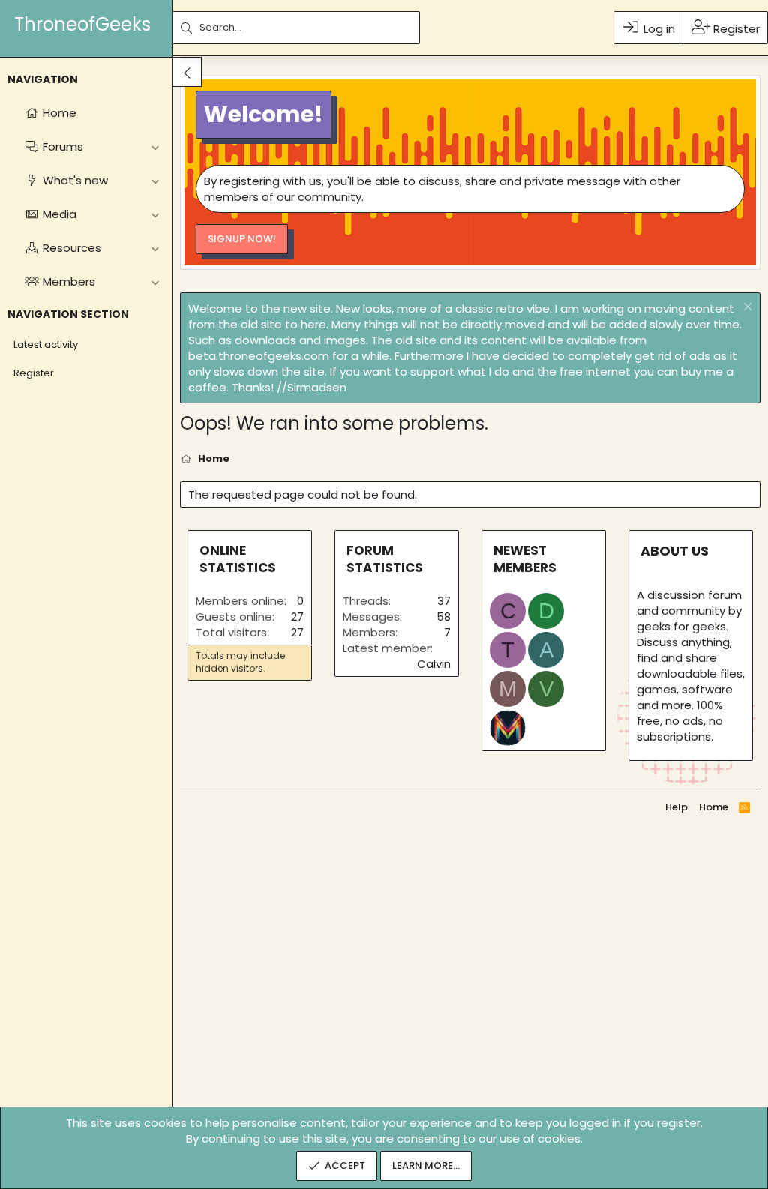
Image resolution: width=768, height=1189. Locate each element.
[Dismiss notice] (746, 308)
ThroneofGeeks (82, 24)
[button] (155, 146)
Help (676, 807)
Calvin (434, 664)
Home (713, 807)
